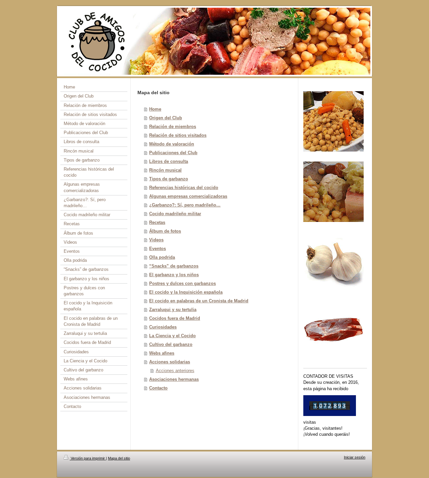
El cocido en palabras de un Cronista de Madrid (198, 300)
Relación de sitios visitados (177, 135)
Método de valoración (171, 143)
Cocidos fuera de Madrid (174, 318)
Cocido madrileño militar (175, 213)
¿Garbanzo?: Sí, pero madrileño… (185, 204)
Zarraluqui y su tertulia (172, 309)
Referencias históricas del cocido (183, 187)
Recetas (157, 222)
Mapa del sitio (119, 458)
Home (155, 109)
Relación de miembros (172, 126)
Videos (156, 239)
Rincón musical (165, 170)
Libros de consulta (168, 161)
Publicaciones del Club (173, 152)
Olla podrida (162, 257)
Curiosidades (163, 327)
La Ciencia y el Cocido (172, 335)
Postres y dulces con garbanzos (182, 283)
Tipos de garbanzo (168, 178)
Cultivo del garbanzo (170, 344)
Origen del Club (165, 117)
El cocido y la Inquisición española (186, 292)
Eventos (157, 248)
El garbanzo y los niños (174, 274)
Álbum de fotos (165, 231)
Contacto (158, 388)
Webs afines (161, 353)
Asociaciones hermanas (174, 379)
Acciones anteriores (175, 370)
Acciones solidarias (169, 361)
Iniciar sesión (354, 457)
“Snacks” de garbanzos (173, 265)
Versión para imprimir (88, 458)
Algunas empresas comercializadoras (188, 196)
